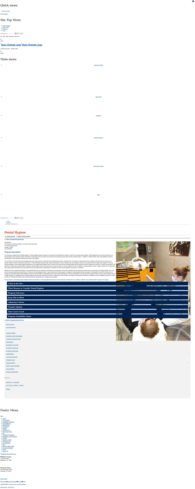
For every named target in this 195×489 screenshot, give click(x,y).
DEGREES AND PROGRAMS (14, 336)
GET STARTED (6, 443)
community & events (98, 166)
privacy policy (3, 487)
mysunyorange (4, 14)
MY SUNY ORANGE (7, 448)
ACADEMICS (9, 342)
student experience (98, 137)
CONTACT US (6, 430)
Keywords (2, 33)
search (2, 53)
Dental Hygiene (10, 324)
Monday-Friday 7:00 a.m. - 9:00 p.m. (5, 474)
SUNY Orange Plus (7, 431)
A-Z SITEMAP (6, 420)
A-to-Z (4, 30)
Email (8, 389)
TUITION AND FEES (11, 357)
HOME (4, 418)
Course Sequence (11, 327)
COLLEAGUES (10, 369)
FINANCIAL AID (10, 360)
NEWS (4, 449)
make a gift (5, 451)
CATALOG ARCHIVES (12, 372)
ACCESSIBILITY (6, 423)
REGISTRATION (10, 363)
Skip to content (6, 11)
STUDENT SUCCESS (12, 351)
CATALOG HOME (10, 333)
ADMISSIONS (10, 354)
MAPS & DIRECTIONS (8, 446)
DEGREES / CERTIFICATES (9, 436)
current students (6, 25)
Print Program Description (15, 239)
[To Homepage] (97, 44)
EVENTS (4, 438)
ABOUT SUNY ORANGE (13, 366)
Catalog (8, 222)
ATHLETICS (5, 427)
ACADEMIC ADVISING (8, 422)
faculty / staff (5, 27)
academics (98, 115)
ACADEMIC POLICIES (12, 345)
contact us (4, 29)
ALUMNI (4, 428)
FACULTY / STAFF (7, 440)
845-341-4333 (3, 479)
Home (7, 221)
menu (1, 41)
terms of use (11, 487)
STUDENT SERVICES (12, 348)
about (98, 194)
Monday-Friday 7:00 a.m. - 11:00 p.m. (5, 463)
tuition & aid (98, 97)
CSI (3, 433)
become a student (98, 65)
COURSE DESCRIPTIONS (13, 339)
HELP (3, 444)
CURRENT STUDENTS (8, 435)
